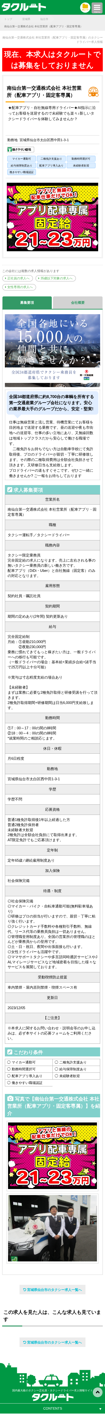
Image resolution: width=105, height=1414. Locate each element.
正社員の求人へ (18, 278)
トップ (8, 19)
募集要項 (27, 302)
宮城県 (26, 19)
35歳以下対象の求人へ (56, 278)
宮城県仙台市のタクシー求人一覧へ (54, 1290)
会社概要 (78, 302)
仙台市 (44, 19)
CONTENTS (52, 1408)
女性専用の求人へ (19, 287)
